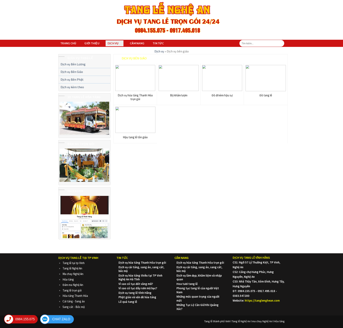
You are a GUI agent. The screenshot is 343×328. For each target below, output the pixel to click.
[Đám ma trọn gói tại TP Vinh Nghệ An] (84, 165)
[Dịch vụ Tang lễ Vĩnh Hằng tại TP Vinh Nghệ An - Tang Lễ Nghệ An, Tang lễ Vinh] (168, 18)
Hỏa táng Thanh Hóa (75, 296)
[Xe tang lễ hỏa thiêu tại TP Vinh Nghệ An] (84, 118)
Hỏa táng (68, 279)
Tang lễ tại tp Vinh (74, 263)
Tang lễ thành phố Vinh (217, 321)
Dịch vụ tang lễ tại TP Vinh (78, 258)
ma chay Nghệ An (262, 321)
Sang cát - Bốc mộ (74, 307)
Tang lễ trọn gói (72, 290)
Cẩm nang (137, 43)
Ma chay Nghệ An (73, 274)
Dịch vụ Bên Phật (72, 79)
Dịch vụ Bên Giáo (72, 72)
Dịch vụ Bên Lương (73, 64)
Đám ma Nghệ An (73, 285)
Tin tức (158, 43)
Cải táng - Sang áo (74, 301)
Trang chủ (68, 43)
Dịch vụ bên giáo (134, 58)
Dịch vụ (113, 43)
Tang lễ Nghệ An (72, 268)
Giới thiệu (91, 43)
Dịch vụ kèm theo (72, 87)
